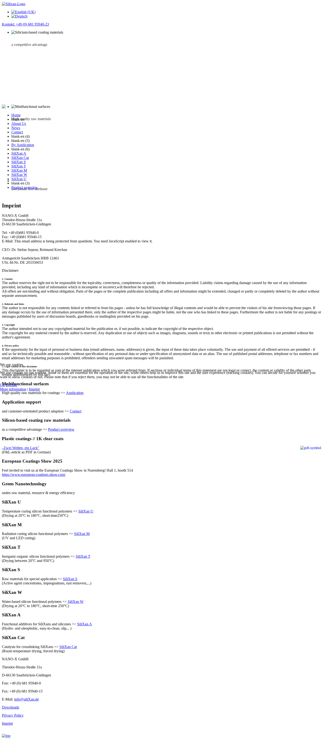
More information (13, 389)
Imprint (34, 389)
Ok (2, 385)
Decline (11, 385)
